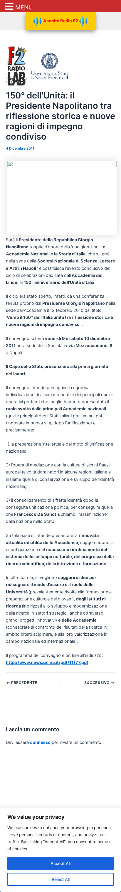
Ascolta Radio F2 (60, 21)
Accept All (60, 863)
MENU (24, 7)
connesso (40, 742)
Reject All (61, 879)
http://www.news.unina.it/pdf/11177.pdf (47, 662)
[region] (60, 849)
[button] (10, 6)
